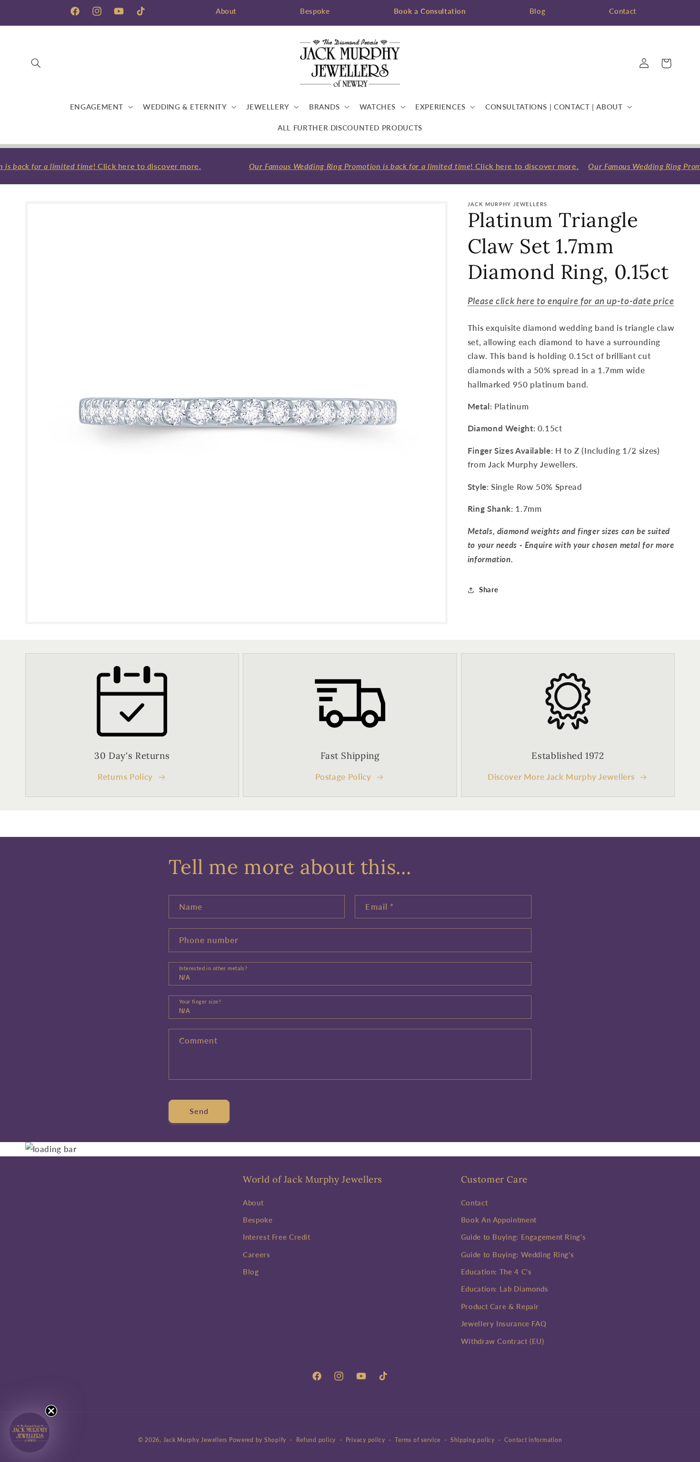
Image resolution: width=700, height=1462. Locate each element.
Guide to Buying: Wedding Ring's (517, 1254)
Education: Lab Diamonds (505, 1288)
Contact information (533, 1440)
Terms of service (417, 1440)
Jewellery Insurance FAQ (504, 1323)
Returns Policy (125, 777)
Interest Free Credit (276, 1237)
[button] (36, 63)
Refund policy (316, 1440)
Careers (256, 1254)
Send (199, 1110)
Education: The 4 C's (496, 1271)
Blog (538, 11)
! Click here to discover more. (407, 165)
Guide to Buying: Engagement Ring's (523, 1237)
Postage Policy (343, 777)
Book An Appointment (499, 1219)
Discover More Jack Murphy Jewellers (561, 777)
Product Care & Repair (500, 1306)
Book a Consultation (430, 11)
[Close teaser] (51, 1411)
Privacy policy (365, 1440)
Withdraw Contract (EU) (502, 1340)
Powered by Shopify (257, 1439)
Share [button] (489, 589)
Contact (622, 11)
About (226, 11)
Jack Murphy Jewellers (195, 1439)
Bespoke (315, 11)
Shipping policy (472, 1440)
